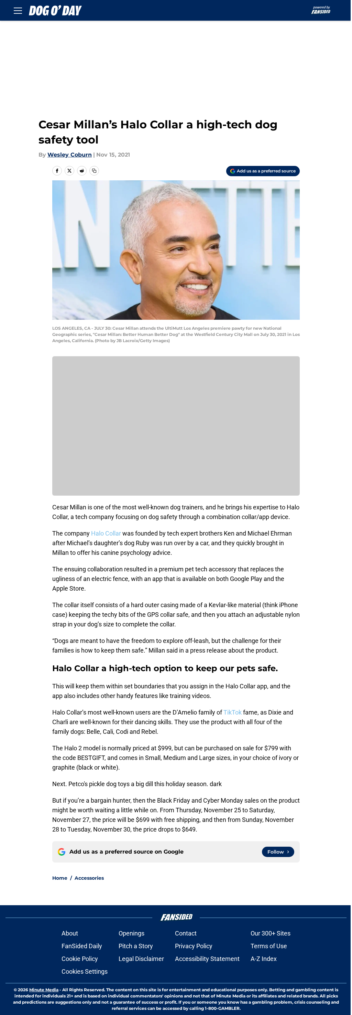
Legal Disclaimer (141, 958)
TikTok (232, 712)
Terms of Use (269, 946)
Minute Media (43, 989)
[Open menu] (18, 10)
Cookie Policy (80, 958)
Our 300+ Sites (270, 933)
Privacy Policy (193, 946)
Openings (131, 933)
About (70, 933)
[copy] (94, 171)
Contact (186, 933)
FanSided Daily (82, 946)
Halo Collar (106, 533)
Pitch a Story (136, 946)
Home (59, 878)
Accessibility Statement (207, 958)
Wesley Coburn (69, 154)
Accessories (89, 878)
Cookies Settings (85, 971)
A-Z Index (264, 958)
